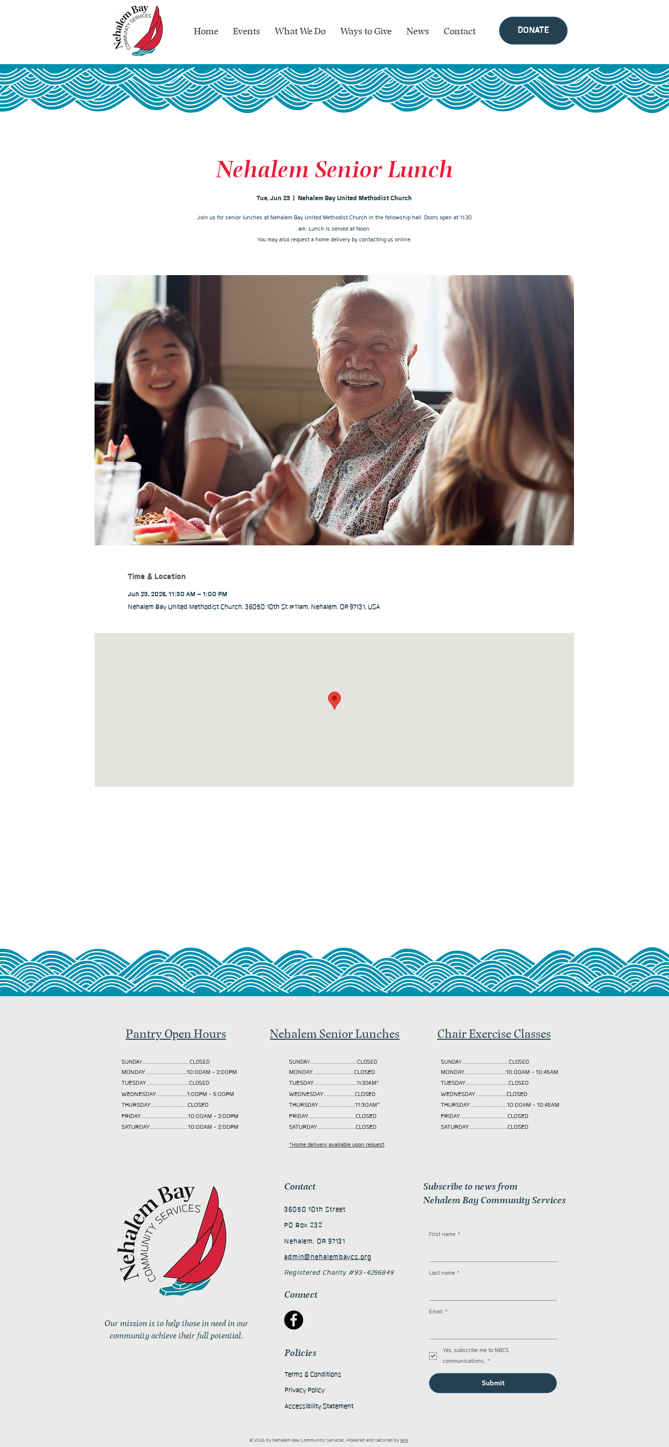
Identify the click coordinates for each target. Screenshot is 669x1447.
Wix (404, 1440)
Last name (444, 1273)
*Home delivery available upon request (336, 1144)
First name (444, 1234)
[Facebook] (293, 1320)
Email (438, 1311)
